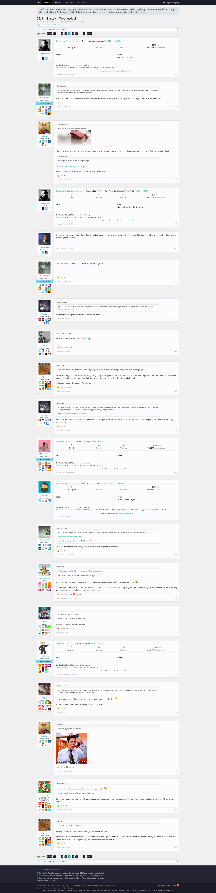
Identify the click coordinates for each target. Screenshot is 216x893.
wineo (66, 25)
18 (69, 33)
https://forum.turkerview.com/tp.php (71, 166)
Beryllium (161, 885)
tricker (44, 377)
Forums (47, 2)
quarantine (46, 25)
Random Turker (44, 98)
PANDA (117, 41)
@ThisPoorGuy (62, 263)
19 (73, 33)
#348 (175, 351)
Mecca (44, 314)
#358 (175, 771)
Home (39, 2)
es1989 (44, 496)
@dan (58, 333)
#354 (175, 598)
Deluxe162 (44, 248)
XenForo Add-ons (80, 885)
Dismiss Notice (177, 9)
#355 (175, 632)
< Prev (49, 33)
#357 (175, 712)
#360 (175, 847)
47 (84, 33)
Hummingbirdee (44, 578)
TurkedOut (44, 540)
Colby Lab (60, 441)
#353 (175, 555)
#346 (175, 281)
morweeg (44, 795)
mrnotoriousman (44, 656)
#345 (175, 248)
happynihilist (44, 53)
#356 (175, 674)
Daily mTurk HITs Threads (54, 21)
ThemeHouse (68, 888)
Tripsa (73, 21)
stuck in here (57, 25)
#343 (175, 180)
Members (57, 2)
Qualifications (61, 68)
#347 (175, 318)
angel (44, 698)
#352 (175, 516)
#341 (175, 74)
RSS (178, 885)
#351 (175, 472)
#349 (175, 391)
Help (168, 885)
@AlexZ (84, 151)
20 (76, 33)
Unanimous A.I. (62, 41)
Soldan (44, 346)
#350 (175, 430)
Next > (89, 33)
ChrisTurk (44, 136)
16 (62, 33)
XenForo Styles (93, 885)
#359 (175, 809)
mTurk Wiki (69, 2)
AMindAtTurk (44, 454)
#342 (175, 106)
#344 (175, 224)
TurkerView (130, 71)
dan (44, 622)
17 (65, 33)
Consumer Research (64, 191)
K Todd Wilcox (62, 483)
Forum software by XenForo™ (55, 885)
